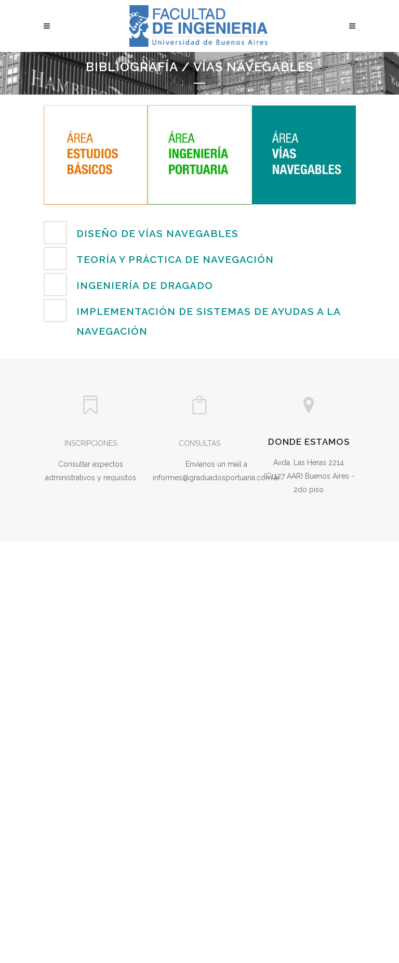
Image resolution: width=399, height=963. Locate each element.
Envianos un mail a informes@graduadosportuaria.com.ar (216, 471)
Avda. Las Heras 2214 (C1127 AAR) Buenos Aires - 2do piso (308, 476)
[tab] (199, 232)
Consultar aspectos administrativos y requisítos (90, 471)
